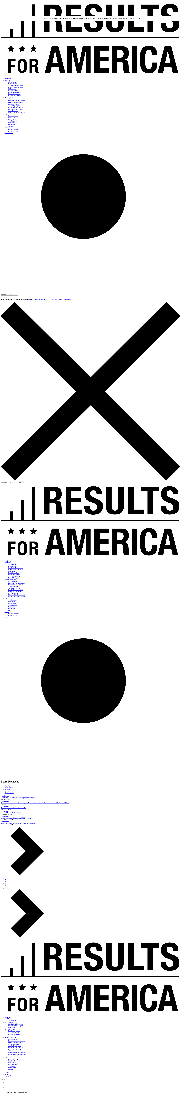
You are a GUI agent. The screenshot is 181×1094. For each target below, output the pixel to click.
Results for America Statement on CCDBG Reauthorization (18, 823)
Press (6, 617)
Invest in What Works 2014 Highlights (12, 813)
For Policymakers (13, 90)
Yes (136, 18)
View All (7, 786)
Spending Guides (13, 104)
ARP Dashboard (13, 111)
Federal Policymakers (14, 95)
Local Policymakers (14, 92)
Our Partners (12, 119)
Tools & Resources (10, 97)
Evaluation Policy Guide (15, 102)
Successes (7, 789)
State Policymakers (14, 94)
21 (5, 887)
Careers (10, 126)
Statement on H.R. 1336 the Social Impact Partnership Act (18, 798)
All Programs (12, 82)
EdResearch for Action (15, 591)
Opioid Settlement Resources (17, 596)
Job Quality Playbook (14, 106)
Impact (7, 791)
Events (7, 128)
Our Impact (8, 78)
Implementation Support (15, 87)
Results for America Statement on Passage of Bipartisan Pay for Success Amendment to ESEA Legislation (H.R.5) (35, 803)
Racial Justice (12, 124)
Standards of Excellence (15, 85)
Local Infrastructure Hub (15, 107)
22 (5, 888)
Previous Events (13, 131)
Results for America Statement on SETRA (13, 808)
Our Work (8, 80)
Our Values (11, 122)
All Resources (12, 99)
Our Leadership (13, 116)
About (6, 114)
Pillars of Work (12, 84)
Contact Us (8, 1076)
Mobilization (12, 89)
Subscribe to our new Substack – (51, 299)
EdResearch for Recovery (16, 109)
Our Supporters (12, 121)
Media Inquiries (9, 793)
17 (5, 880)
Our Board (11, 117)
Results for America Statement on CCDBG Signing (16, 818)
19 (5, 883)
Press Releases (9, 133)
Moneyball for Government (16, 112)
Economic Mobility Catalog (16, 100)
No (139, 18)
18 (5, 881)
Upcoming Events (13, 129)
